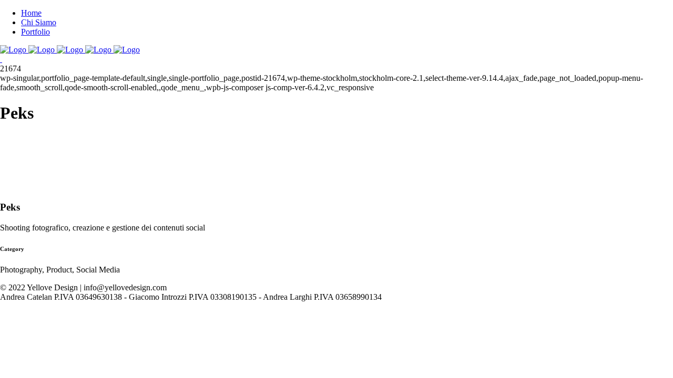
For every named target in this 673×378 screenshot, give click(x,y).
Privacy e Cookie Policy (40, 306)
